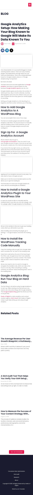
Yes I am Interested (16, 452)
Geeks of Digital (5, 296)
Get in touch (14, 298)
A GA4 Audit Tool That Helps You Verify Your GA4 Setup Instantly (14, 378)
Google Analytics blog (9, 292)
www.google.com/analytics (9, 141)
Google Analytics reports (13, 88)
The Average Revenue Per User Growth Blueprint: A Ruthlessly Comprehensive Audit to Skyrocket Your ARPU (15, 342)
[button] (2, 50)
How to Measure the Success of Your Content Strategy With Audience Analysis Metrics (16, 414)
